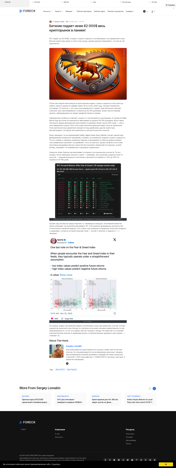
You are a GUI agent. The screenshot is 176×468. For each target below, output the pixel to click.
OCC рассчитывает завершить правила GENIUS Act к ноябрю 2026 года (69, 401)
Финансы (95, 396)
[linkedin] (119, 460)
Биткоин (25, 396)
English (23, 429)
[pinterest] (128, 460)
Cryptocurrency (134, 396)
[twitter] (110, 460)
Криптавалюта (63, 396)
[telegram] (114, 460)
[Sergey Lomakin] (50, 21)
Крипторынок (72, 369)
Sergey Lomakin (74, 346)
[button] (48, 11)
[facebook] (105, 460)
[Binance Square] (154, 460)
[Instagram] (67, 363)
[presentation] (150, 388)
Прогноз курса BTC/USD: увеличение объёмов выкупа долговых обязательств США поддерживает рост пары (35, 401)
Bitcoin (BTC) (60, 369)
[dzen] (145, 460)
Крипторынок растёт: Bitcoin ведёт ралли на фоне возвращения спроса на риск (105, 401)
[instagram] (123, 460)
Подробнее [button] (56, 464)
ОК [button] (166, 464)
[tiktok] (141, 460)
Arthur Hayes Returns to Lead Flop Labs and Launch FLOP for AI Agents (140, 401)
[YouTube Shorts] (132, 460)
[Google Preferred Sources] (150, 460)
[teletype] (137, 460)
